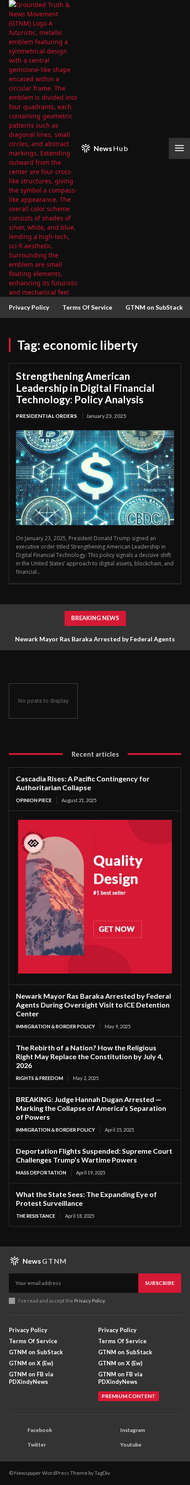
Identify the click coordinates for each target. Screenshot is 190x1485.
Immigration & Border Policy (55, 1026)
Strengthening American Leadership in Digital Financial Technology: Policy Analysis (85, 387)
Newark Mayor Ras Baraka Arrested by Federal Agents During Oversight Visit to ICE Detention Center (93, 1005)
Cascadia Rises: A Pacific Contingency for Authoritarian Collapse (83, 783)
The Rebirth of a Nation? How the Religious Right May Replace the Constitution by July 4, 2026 (89, 1056)
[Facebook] (16, 1431)
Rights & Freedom (39, 1078)
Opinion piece (34, 800)
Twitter (36, 1444)
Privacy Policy (89, 1300)
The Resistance (35, 1216)
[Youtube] (109, 1445)
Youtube (130, 1444)
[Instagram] (109, 1431)
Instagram (132, 1430)
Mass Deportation (41, 1172)
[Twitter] (16, 1445)
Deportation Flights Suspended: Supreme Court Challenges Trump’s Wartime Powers (94, 1155)
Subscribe (160, 1283)
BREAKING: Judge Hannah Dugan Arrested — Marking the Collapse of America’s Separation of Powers (91, 1108)
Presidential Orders (46, 416)
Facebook (39, 1430)
